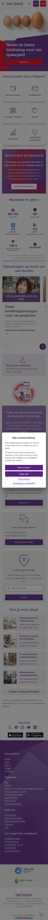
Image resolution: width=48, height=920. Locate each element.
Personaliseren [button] (24, 479)
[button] (24, 467)
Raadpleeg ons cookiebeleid (24, 483)
